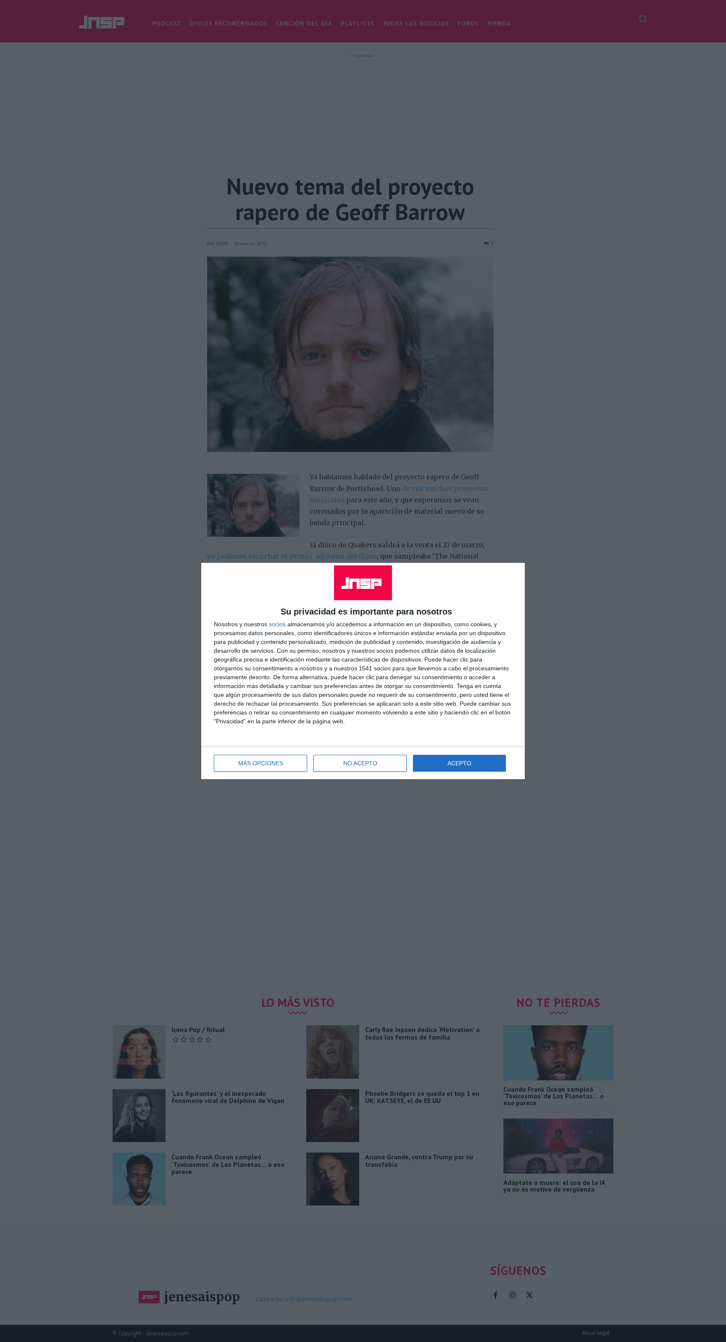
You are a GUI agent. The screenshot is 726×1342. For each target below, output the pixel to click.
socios (277, 624)
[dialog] (363, 671)
